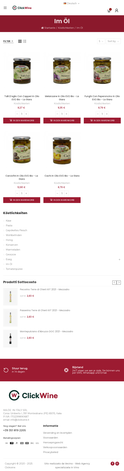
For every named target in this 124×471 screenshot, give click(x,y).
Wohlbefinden (14, 235)
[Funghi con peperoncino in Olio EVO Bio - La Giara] (102, 70)
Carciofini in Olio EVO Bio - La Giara (21, 177)
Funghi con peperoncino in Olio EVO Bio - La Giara (102, 98)
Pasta (9, 225)
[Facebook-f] (112, 464)
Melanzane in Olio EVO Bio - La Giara (62, 98)
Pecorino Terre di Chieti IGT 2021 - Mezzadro (44, 289)
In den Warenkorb (23, 120)
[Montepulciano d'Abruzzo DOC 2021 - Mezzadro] (10, 339)
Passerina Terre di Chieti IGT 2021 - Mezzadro (45, 310)
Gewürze (11, 254)
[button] (114, 283)
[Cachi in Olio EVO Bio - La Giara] (61, 150)
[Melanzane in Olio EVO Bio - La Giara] (61, 70)
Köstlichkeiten (22, 103)
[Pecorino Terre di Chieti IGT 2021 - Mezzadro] (10, 297)
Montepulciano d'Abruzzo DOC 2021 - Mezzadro (46, 331)
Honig (9, 240)
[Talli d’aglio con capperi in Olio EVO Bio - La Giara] (21, 70)
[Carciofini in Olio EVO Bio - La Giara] (21, 150)
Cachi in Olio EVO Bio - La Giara (62, 175)
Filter (6, 41)
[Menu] (5, 7)
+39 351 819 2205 (14, 430)
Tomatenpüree (14, 269)
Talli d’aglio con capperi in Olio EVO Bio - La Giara (21, 98)
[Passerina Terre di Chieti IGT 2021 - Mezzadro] (10, 317)
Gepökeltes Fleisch (16, 230)
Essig (9, 259)
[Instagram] (117, 464)
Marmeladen (13, 249)
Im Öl (9, 264)
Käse (8, 220)
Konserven (12, 244)
